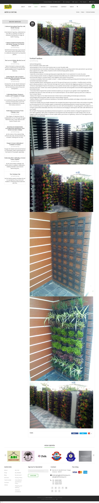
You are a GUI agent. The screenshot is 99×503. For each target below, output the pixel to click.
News (82, 12)
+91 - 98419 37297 (57, 484)
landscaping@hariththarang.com (61, 475)
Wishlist (93, 1)
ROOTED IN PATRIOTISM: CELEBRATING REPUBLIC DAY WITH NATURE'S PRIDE (15, 128)
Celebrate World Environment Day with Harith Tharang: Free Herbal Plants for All (15, 44)
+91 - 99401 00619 (57, 482)
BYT (57, 499)
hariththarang (49, 497)
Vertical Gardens (90, 12)
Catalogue (67, 1)
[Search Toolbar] (77, 6)
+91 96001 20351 (56, 1)
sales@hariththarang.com (59, 477)
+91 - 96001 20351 (56, 480)
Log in (76, 1)
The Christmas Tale (15, 174)
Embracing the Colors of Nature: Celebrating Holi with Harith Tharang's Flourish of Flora (15, 78)
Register (84, 1)
